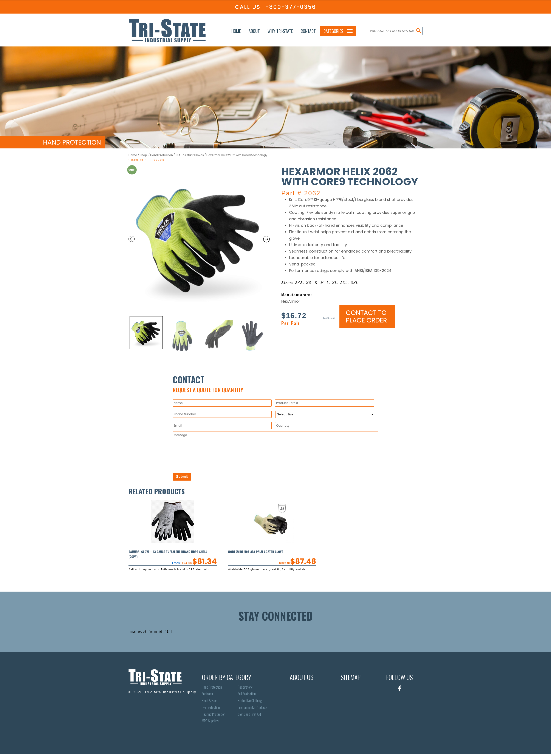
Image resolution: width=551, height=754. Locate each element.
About (254, 31)
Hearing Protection (213, 714)
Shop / (145, 155)
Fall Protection (247, 694)
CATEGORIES (333, 31)
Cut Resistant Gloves (189, 155)
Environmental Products (252, 707)
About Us (301, 677)
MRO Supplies (210, 721)
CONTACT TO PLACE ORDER (366, 316)
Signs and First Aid (249, 714)
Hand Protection (161, 155)
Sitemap (351, 677)
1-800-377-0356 (289, 7)
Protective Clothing (250, 701)
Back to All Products (147, 159)
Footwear (207, 694)
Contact (308, 31)
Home (236, 31)
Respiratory (245, 687)
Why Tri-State (280, 31)
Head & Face (209, 701)
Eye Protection (211, 707)
